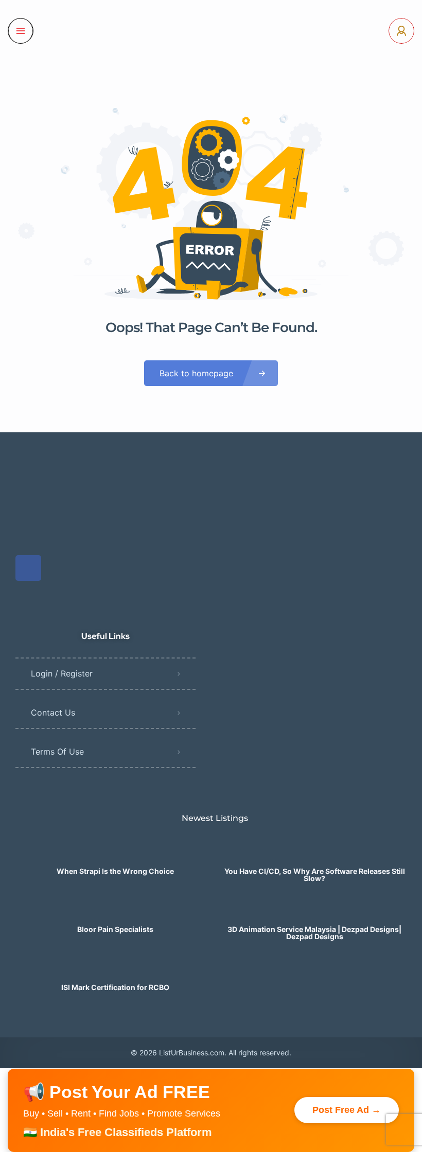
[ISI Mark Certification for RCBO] (115, 967)
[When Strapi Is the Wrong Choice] (115, 851)
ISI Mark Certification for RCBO (115, 987)
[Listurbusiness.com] (211, 31)
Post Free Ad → (346, 1110)
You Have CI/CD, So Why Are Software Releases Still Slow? (314, 875)
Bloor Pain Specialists (115, 929)
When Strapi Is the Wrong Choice (115, 871)
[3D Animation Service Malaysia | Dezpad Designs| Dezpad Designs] (314, 909)
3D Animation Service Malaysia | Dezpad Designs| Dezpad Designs (314, 933)
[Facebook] (28, 568)
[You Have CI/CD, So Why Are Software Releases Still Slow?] (314, 851)
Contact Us (53, 712)
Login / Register (62, 673)
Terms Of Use (57, 751)
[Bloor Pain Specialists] (115, 909)
